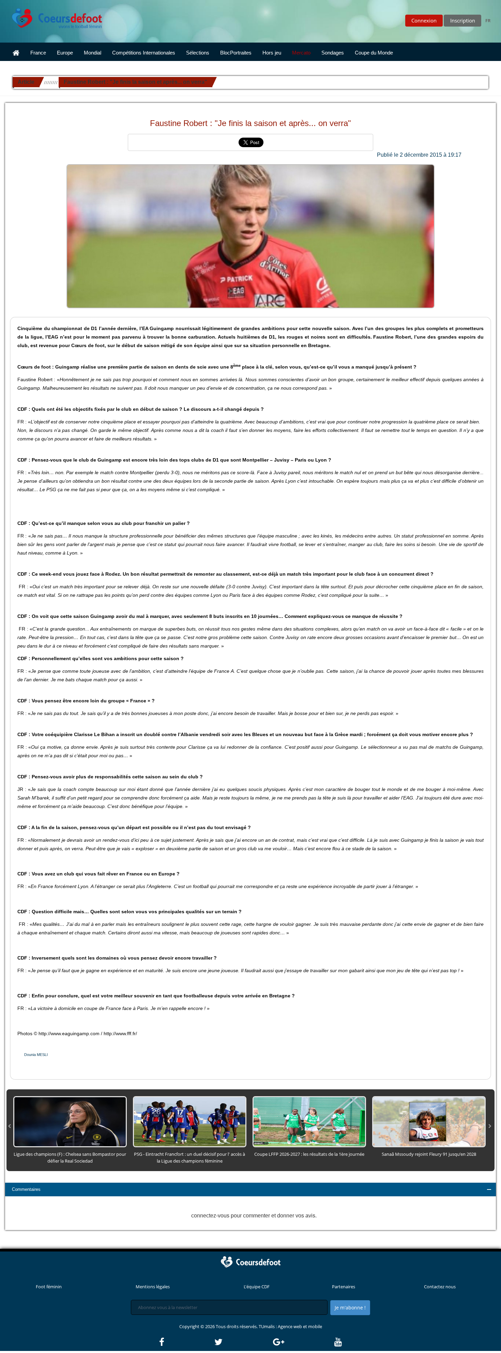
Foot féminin (49, 1287)
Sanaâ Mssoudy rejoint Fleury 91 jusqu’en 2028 (429, 1154)
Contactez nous (440, 1287)
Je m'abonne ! (350, 1307)
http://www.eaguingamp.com (69, 1033)
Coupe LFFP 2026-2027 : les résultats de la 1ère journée (309, 1154)
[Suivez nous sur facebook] (186, 1342)
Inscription (462, 20)
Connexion (424, 20)
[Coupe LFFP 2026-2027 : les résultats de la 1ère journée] (309, 1121)
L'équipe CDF (257, 1287)
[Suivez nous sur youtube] (338, 1342)
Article (26, 82)
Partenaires (343, 1287)
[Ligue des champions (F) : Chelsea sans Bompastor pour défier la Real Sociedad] (70, 1121)
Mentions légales (153, 1287)
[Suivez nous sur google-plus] (303, 1342)
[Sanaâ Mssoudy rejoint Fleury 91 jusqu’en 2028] (429, 1121)
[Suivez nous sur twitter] (243, 1342)
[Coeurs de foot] (52, 16)
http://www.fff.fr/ (120, 1033)
